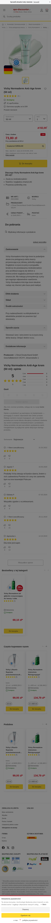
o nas (16, 920)
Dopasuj (25, 909)
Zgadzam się (25, 915)
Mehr (44, 904)
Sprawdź (36, 2)
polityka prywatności (29, 920)
